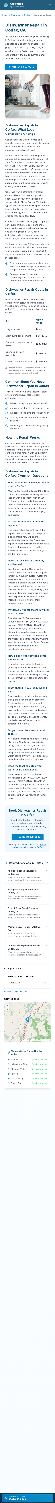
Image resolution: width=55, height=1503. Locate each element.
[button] (27, 1019)
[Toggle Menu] (50, 5)
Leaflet (26, 1040)
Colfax (27, 15)
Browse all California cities (15, 991)
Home (4, 15)
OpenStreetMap (36, 1040)
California (15, 15)
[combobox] (9, 982)
